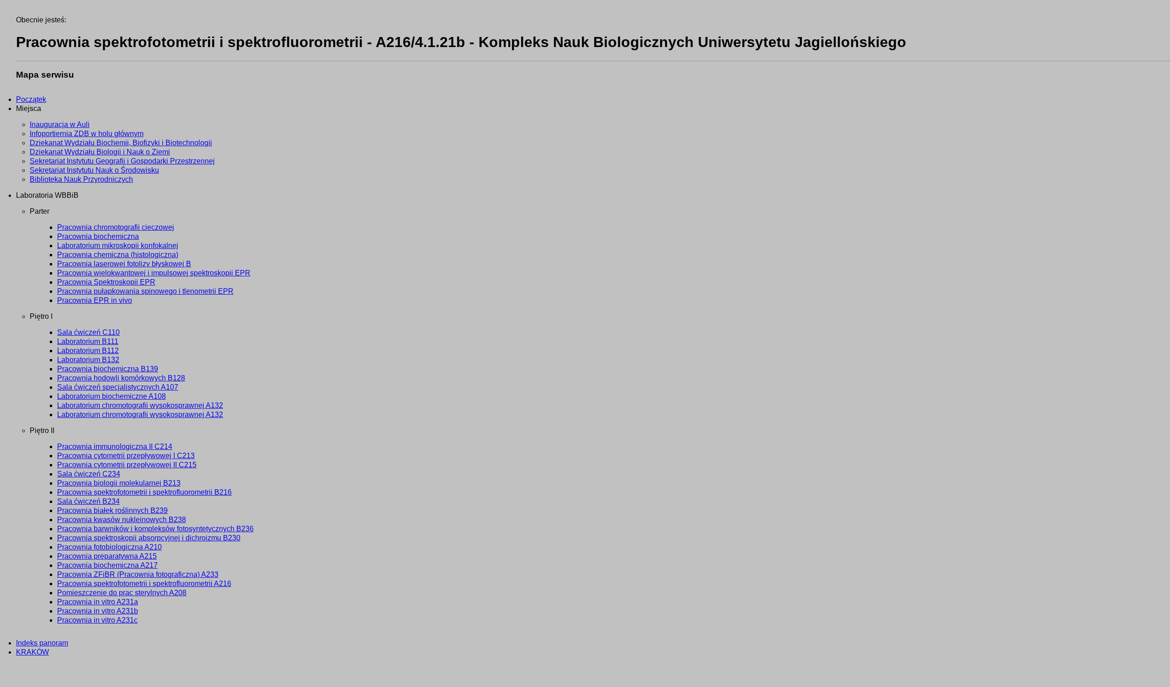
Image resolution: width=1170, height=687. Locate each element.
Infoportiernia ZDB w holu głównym (87, 133)
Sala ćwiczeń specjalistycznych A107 (117, 387)
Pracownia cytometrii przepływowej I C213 (126, 456)
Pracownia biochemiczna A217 (107, 565)
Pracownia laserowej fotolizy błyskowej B (124, 264)
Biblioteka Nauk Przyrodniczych (81, 179)
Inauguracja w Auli (60, 124)
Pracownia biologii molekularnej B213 (119, 483)
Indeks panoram (42, 643)
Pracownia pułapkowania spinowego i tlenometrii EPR (145, 291)
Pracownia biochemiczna (98, 236)
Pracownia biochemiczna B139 (107, 369)
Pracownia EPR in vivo (94, 300)
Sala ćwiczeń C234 (88, 474)
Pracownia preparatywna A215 (107, 556)
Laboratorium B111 (87, 341)
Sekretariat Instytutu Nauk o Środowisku (94, 170)
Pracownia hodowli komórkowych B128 (121, 378)
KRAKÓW (32, 652)
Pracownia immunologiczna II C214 (114, 446)
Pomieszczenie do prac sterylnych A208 (121, 593)
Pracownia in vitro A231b (97, 611)
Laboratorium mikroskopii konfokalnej (117, 245)
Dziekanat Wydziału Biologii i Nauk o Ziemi (100, 152)
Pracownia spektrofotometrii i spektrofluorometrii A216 (144, 583)
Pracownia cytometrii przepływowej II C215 (127, 465)
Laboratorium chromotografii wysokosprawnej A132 (140, 405)
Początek (31, 99)
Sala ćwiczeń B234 (88, 501)
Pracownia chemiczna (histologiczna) (117, 255)
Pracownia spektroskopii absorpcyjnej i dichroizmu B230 (148, 538)
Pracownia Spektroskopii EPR (106, 282)
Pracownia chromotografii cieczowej (115, 227)
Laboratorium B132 (88, 360)
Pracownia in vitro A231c (97, 620)
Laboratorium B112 (88, 350)
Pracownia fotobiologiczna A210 (109, 547)
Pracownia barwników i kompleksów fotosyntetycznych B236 (155, 529)
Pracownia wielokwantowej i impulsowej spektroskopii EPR (153, 273)
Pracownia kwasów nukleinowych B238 (121, 519)
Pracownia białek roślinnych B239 (112, 510)
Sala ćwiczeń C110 (88, 332)
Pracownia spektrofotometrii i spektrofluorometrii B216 (144, 492)
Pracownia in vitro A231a (97, 602)
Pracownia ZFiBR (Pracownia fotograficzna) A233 (137, 574)
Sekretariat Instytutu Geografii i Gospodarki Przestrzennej (122, 161)
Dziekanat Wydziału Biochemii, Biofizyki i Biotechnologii (121, 143)
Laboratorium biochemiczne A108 (111, 396)
